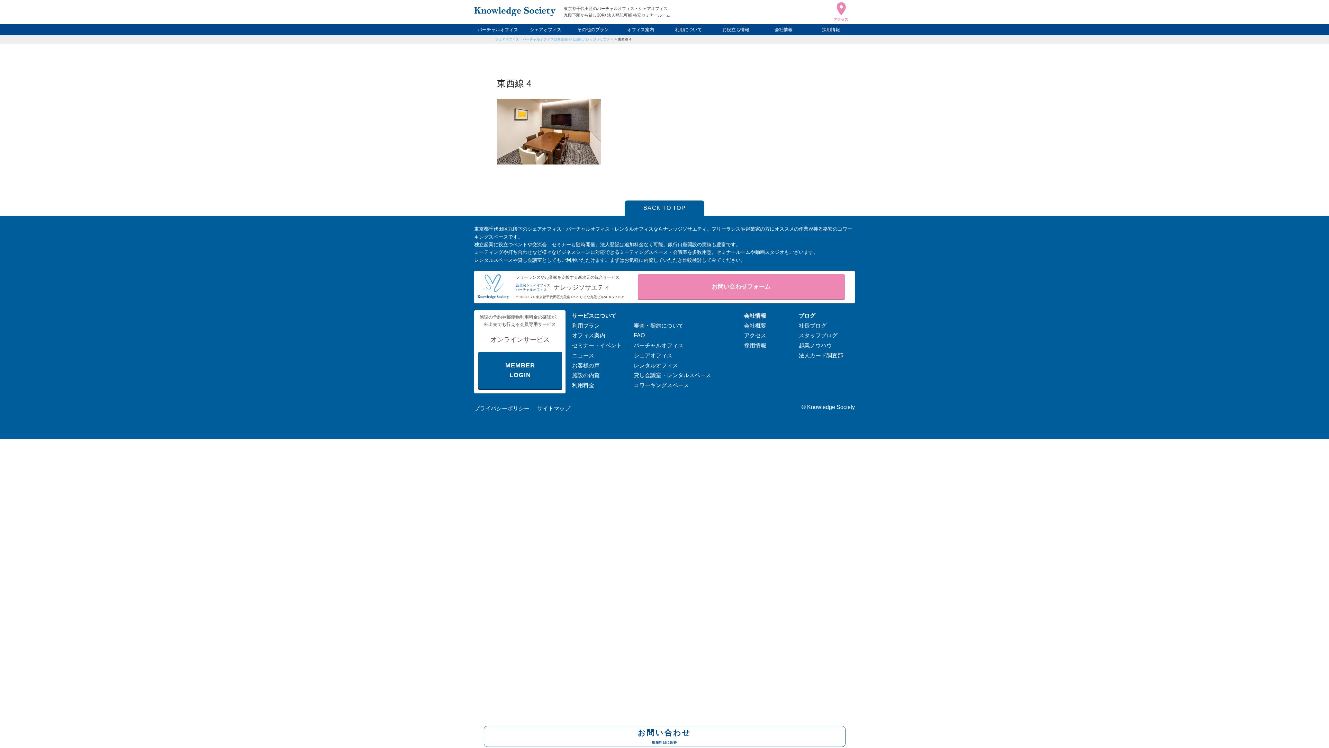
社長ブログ (812, 326)
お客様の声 (586, 365)
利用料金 (583, 385)
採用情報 (831, 29)
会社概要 (755, 326)
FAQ (639, 335)
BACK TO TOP (664, 208)
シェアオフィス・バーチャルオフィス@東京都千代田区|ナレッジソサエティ (554, 39)
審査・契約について (659, 326)
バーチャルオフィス (498, 29)
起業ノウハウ (815, 345)
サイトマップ (553, 408)
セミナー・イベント (597, 345)
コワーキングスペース (661, 385)
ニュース (583, 355)
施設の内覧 (586, 375)
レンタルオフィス (656, 365)
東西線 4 (624, 39)
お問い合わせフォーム (741, 286)
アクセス (755, 335)
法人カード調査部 (821, 355)
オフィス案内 (640, 29)
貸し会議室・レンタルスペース (672, 375)
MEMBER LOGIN (520, 370)
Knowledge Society (831, 407)
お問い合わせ (664, 736)
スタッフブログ (818, 335)
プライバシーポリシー (502, 408)
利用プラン (586, 326)
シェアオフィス (545, 29)
